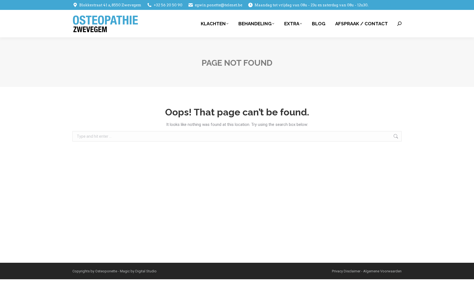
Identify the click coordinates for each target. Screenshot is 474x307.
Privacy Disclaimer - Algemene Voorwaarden (367, 271)
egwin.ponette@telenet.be (218, 5)
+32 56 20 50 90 (168, 5)
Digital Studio (146, 271)
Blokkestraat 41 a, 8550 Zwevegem (110, 5)
